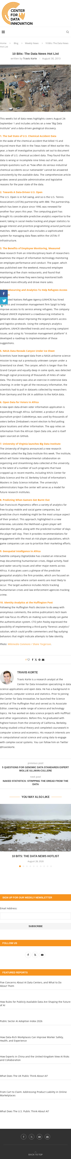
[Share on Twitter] (36, 659)
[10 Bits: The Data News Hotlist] (35, 827)
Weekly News (32, 43)
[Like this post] (28, 659)
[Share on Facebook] (32, 659)
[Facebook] (23, 1136)
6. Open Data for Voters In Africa (19, 402)
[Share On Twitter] (4, 300)
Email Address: (8, 908)
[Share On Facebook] (4, 293)
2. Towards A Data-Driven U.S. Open (21, 192)
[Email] (47, 1136)
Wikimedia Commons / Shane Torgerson (29, 644)
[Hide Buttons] (1, 306)
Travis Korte (30, 58)
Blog (16, 43)
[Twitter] (31, 1136)
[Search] (67, 32)
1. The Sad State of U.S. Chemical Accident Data (28, 136)
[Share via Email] (43, 659)
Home (3, 43)
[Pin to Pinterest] (39, 659)
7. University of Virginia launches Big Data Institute (30, 443)
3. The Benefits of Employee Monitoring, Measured (30, 248)
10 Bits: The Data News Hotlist (35, 856)
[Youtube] (39, 1136)
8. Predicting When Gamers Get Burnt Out (25, 500)
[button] (3, 835)
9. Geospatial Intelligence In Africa (20, 551)
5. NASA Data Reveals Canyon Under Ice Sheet (27, 350)
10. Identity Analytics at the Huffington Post (26, 602)
